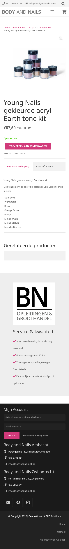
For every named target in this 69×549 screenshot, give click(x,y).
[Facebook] (18, 502)
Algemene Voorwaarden (53, 539)
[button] (63, 3)
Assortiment (19, 27)
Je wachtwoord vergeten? (35, 435)
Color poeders (44, 27)
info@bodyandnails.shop (22, 464)
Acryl (31, 27)
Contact (61, 531)
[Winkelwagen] (64, 12)
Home (7, 27)
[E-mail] (8, 502)
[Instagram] (28, 502)
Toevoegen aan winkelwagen (28, 146)
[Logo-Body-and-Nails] (23, 12)
